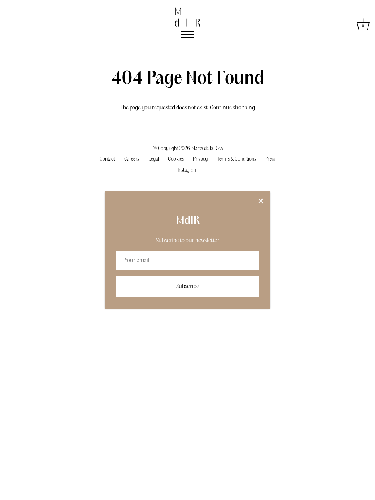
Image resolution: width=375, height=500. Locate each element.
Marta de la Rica (207, 148)
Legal (153, 159)
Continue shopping (232, 108)
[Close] (261, 201)
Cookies (176, 159)
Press (270, 159)
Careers (131, 159)
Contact (107, 159)
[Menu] (188, 35)
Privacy (200, 159)
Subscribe (187, 286)
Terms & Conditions (236, 159)
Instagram (188, 170)
